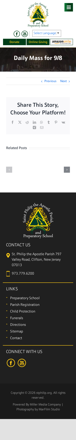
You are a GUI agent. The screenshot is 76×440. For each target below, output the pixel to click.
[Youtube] (24, 33)
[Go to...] (68, 7)
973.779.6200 (23, 274)
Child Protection (22, 312)
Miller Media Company (45, 404)
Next (63, 81)
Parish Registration (25, 305)
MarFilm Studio (49, 409)
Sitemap (16, 331)
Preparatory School (25, 298)
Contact (16, 338)
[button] (9, 170)
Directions (18, 325)
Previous (50, 81)
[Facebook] (16, 33)
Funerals (16, 318)
